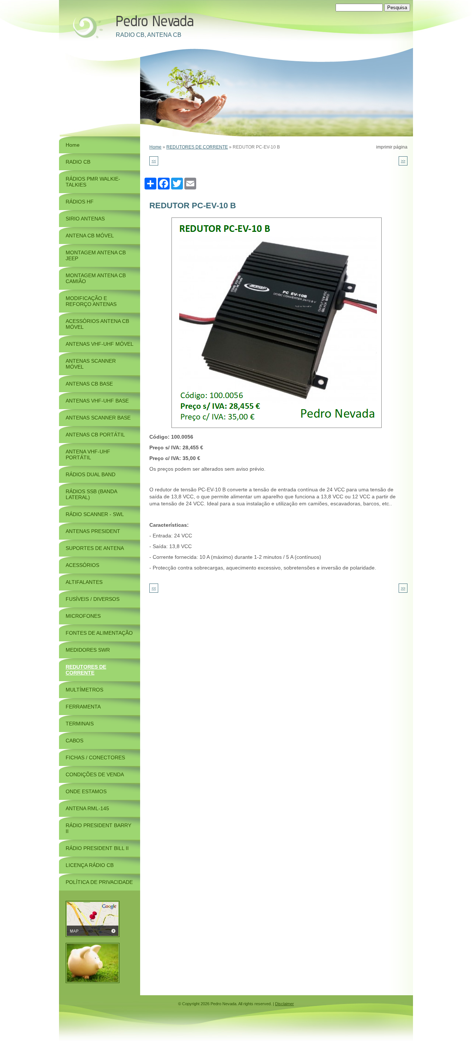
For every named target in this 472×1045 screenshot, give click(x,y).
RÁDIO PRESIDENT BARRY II (98, 828)
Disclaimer (284, 1004)
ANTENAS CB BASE (89, 384)
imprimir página (391, 147)
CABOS (74, 740)
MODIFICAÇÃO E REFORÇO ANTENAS (91, 301)
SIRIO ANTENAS (85, 219)
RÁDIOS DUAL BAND (90, 474)
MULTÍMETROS (84, 690)
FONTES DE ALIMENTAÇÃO (99, 633)
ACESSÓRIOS (82, 565)
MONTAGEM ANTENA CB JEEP (96, 255)
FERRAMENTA (83, 707)
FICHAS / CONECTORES (95, 757)
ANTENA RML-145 (87, 808)
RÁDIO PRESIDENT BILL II (97, 848)
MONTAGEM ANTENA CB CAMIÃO (96, 278)
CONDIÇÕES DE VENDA (95, 774)
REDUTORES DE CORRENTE (197, 147)
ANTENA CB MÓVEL (90, 235)
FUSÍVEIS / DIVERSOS (92, 599)
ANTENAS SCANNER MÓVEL (91, 364)
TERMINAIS (80, 724)
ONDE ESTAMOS (86, 791)
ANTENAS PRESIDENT (93, 531)
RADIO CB (78, 162)
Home (155, 147)
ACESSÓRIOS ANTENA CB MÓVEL (97, 324)
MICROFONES (83, 616)
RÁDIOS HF (80, 202)
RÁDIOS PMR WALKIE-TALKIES (93, 182)
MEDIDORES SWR (88, 650)
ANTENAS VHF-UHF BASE (97, 401)
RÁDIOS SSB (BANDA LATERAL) (91, 494)
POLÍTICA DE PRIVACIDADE (99, 882)
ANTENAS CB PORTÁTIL (95, 435)
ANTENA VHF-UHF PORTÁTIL (88, 454)
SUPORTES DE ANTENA (95, 548)
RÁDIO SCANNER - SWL (95, 514)
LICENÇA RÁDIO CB (90, 865)
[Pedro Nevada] (86, 26)
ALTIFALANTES (84, 582)
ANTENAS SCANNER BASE (98, 418)
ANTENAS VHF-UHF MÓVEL (99, 344)
